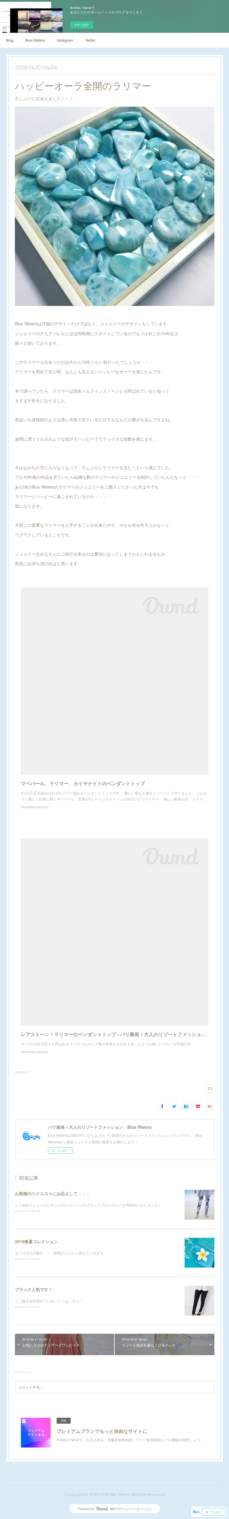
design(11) (22, 1072)
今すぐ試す (81, 25)
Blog (9, 40)
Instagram (65, 40)
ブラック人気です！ (33, 1289)
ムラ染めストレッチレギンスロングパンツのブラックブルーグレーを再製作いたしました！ (88, 1204)
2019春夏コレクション (36, 1241)
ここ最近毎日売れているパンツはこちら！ (49, 1300)
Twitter (90, 40)
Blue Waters (35, 40)
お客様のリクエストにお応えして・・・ (52, 1193)
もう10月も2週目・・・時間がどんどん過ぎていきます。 (61, 1252)
